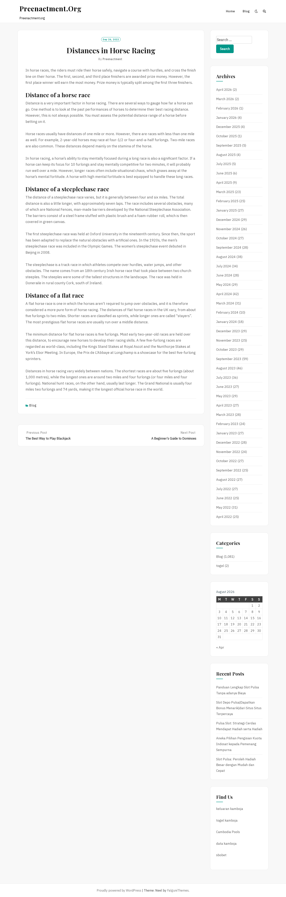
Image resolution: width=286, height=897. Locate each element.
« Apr (220, 647)
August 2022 (226, 479)
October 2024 (226, 238)
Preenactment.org (50, 8)
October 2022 (226, 461)
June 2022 (224, 498)
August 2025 (226, 155)
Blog (246, 11)
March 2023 (225, 415)
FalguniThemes (178, 890)
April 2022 (224, 517)
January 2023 (226, 433)
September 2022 (228, 470)
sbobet (221, 855)
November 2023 (228, 340)
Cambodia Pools (228, 832)
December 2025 (228, 127)
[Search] (264, 11)
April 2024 (224, 294)
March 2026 (225, 99)
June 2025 (224, 173)
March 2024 (225, 303)
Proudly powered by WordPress (119, 890)
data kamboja (226, 843)
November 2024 (228, 229)
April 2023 (224, 405)
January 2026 (226, 117)
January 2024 (226, 322)
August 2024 (226, 257)
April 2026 (224, 89)
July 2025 (223, 164)
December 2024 (228, 220)
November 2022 (228, 452)
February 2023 (227, 424)
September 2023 (228, 359)
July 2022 (223, 489)
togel (220, 566)
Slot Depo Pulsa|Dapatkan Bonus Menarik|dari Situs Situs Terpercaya (238, 708)
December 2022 (228, 442)
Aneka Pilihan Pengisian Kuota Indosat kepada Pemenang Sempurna (239, 744)
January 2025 (226, 210)
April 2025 (224, 182)
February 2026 (227, 108)
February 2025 (227, 201)
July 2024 (223, 266)
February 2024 (227, 312)
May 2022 (223, 507)
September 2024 (228, 247)
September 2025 (228, 145)
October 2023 (226, 349)
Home (230, 11)
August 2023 (226, 368)
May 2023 (223, 396)
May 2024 (223, 284)
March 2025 (225, 192)
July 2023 (223, 377)
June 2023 (224, 387)
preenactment (112, 59)
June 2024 (224, 275)
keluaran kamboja (229, 809)
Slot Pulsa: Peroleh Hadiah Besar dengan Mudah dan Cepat (236, 765)
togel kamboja (227, 820)
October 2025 (226, 136)
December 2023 (228, 331)
